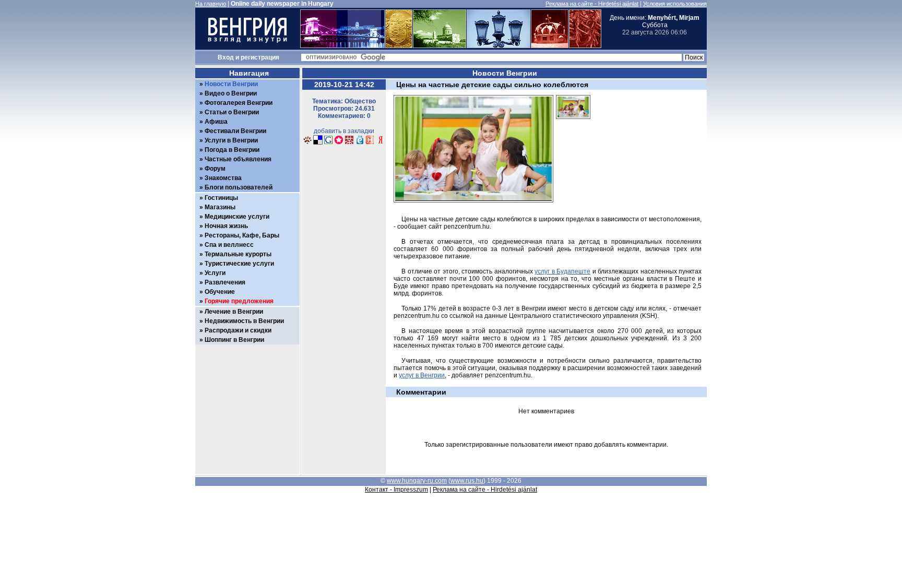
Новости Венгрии (231, 84)
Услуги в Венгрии (231, 140)
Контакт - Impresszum (396, 489)
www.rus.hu (466, 480)
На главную (210, 4)
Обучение (220, 291)
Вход (226, 57)
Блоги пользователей (238, 187)
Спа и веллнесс (229, 244)
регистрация (260, 57)
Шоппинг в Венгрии (234, 339)
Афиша (216, 121)
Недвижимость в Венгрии (244, 321)
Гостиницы (221, 197)
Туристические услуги (239, 263)
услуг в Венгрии (422, 375)
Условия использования (675, 4)
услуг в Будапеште (562, 271)
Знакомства (223, 178)
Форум (215, 168)
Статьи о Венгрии (232, 112)
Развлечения (225, 282)
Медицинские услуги (237, 216)
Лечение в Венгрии (234, 311)
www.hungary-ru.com (417, 480)
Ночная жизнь (226, 226)
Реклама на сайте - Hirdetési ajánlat (591, 4)
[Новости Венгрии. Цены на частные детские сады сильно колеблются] (307, 143)
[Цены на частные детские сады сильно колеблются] (573, 122)
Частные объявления (238, 159)
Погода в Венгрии (232, 149)
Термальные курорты (238, 254)
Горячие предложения (239, 301)
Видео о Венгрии (231, 93)
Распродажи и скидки (238, 330)
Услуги (215, 273)
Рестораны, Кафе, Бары (242, 235)
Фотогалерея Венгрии (238, 102)
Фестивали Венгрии (235, 131)
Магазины (220, 207)
